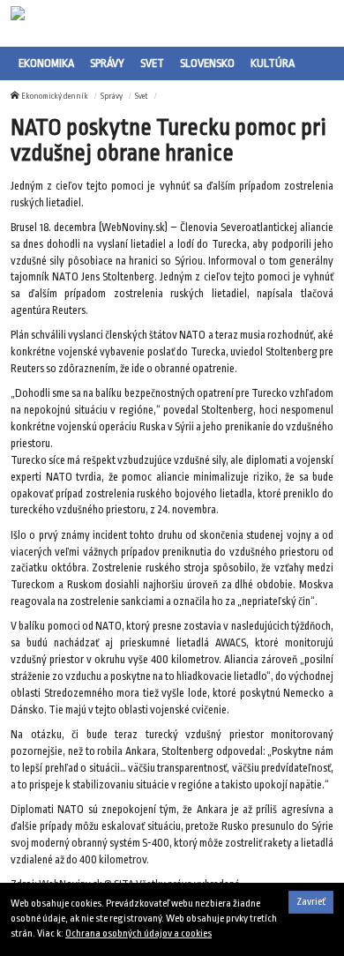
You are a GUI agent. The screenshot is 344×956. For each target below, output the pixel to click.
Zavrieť (310, 901)
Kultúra (273, 63)
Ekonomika (46, 63)
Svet (152, 63)
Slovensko (207, 63)
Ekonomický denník (54, 96)
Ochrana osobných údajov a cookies (138, 933)
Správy (107, 63)
